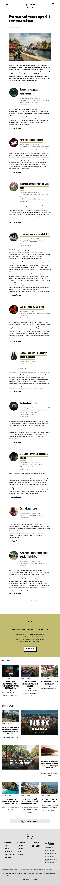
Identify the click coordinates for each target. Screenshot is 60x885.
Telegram (20, 854)
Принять (36, 879)
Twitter (20, 851)
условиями (46, 873)
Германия (29, 607)
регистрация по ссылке (39, 149)
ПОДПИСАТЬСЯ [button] (30, 649)
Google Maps (36, 147)
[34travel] (30, 5)
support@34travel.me (49, 856)
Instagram (20, 846)
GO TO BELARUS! (36, 846)
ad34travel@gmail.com (50, 862)
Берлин (33, 607)
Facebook (20, 849)
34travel (15, 30)
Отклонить (25, 879)
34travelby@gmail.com (50, 850)
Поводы (22, 27)
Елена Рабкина (37, 70)
